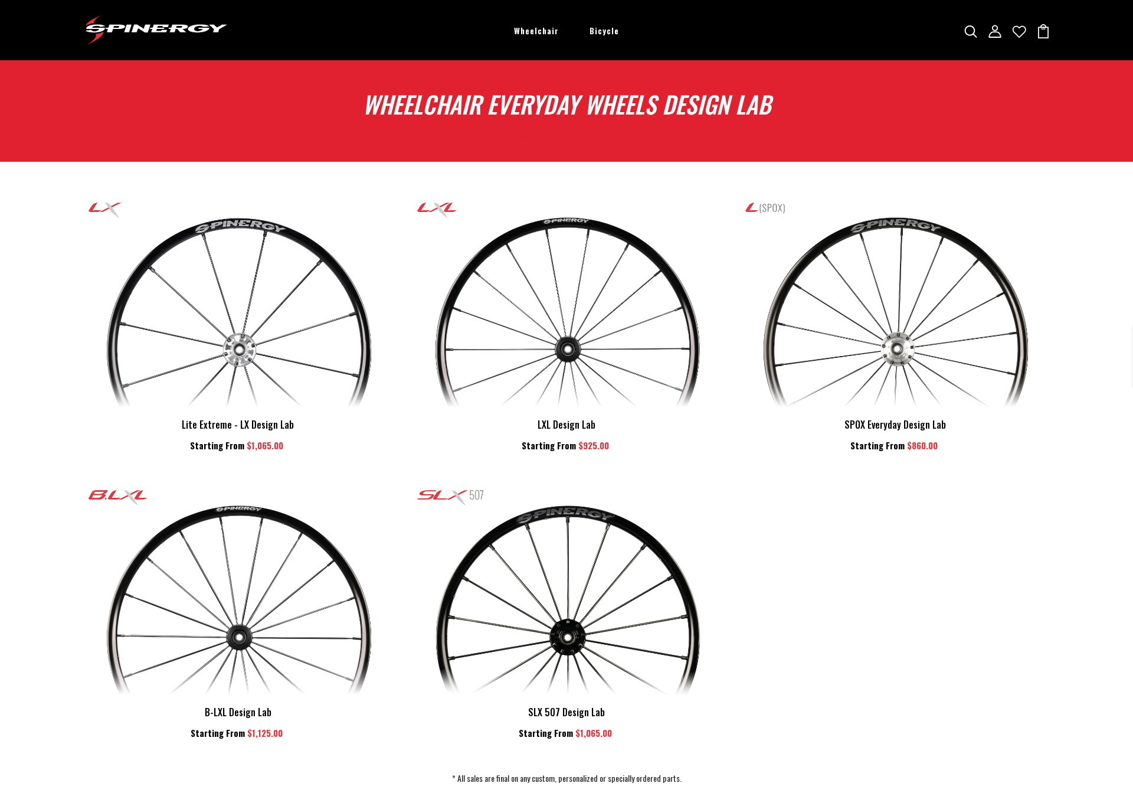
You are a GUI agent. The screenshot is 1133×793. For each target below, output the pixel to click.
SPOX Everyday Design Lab (895, 424)
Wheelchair (536, 30)
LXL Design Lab (566, 424)
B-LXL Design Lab (238, 712)
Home (490, 135)
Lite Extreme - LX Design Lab (238, 424)
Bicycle (604, 30)
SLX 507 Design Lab (566, 712)
